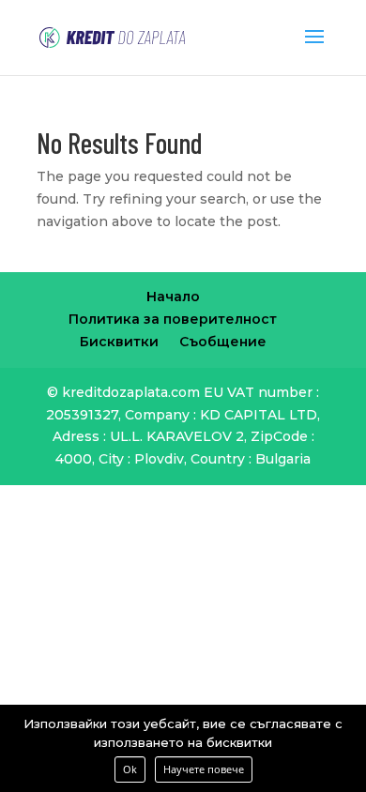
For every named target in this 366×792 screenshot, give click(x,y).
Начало (173, 296)
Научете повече (203, 769)
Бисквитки (119, 341)
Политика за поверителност (173, 319)
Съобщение (223, 341)
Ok (130, 769)
